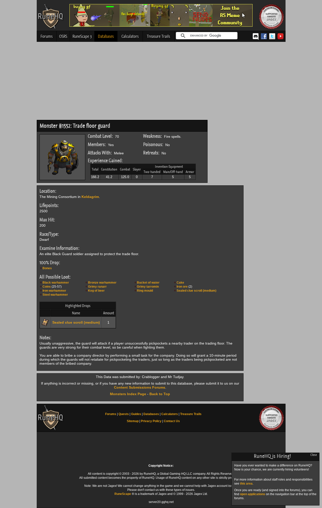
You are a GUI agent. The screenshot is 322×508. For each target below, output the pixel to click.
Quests (123, 414)
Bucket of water (148, 282)
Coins (47, 286)
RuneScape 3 (82, 36)
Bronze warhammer (102, 282)
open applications (252, 494)
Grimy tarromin (148, 286)
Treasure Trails (158, 36)
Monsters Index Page (128, 394)
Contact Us (172, 421)
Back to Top (159, 394)
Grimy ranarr (97, 286)
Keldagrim (90, 197)
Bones (47, 268)
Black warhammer (56, 282)
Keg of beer (96, 290)
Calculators (130, 36)
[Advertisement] (161, 82)
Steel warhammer (55, 294)
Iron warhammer (54, 290)
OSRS (63, 36)
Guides (136, 414)
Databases (106, 36)
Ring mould (145, 290)
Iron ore (182, 286)
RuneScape (122, 494)
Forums (47, 36)
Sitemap (133, 421)
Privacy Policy (151, 421)
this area (246, 483)
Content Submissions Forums (139, 387)
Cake (180, 282)
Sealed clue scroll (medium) (196, 290)
